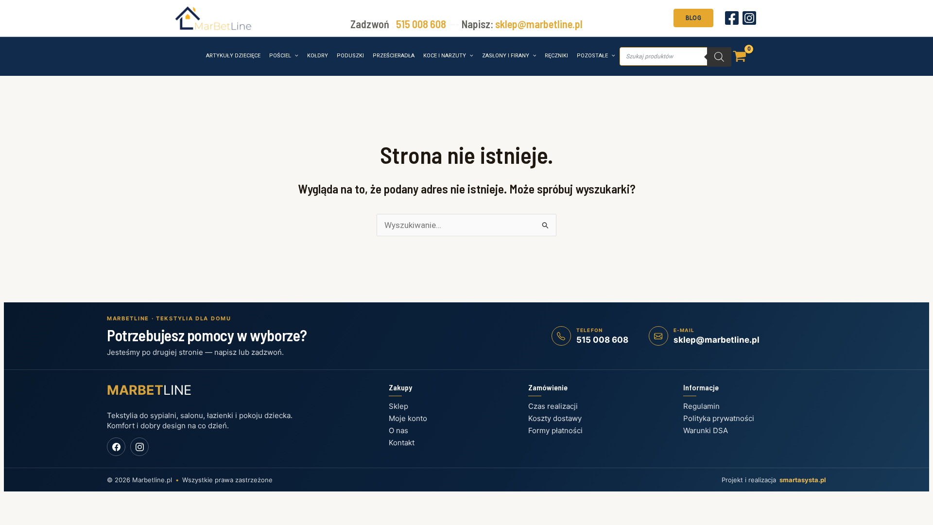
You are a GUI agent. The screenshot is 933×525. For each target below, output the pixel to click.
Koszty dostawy (555, 418)
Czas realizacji (553, 406)
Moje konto (408, 418)
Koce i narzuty (444, 55)
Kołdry (317, 55)
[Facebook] (732, 18)
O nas (398, 430)
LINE (149, 390)
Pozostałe (592, 55)
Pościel (280, 55)
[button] (693, 17)
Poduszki (350, 55)
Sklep (398, 406)
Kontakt (402, 442)
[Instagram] (749, 18)
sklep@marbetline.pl (539, 24)
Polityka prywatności (718, 418)
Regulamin (701, 406)
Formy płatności (555, 430)
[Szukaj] (719, 57)
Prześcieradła (394, 55)
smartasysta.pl (802, 480)
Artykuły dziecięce (233, 55)
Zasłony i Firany (505, 55)
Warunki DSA (705, 430)
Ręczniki (556, 55)
